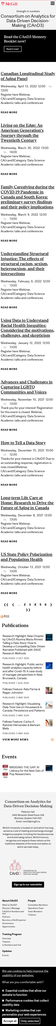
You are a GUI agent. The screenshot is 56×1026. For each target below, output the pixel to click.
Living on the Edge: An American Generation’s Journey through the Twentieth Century (22, 133)
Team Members (35, 911)
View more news (16, 739)
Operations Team (36, 908)
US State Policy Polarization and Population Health (26, 557)
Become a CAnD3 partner (14, 920)
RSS (6, 616)
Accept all (10, 1021)
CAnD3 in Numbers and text (13, 912)
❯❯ (28, 609)
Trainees (32, 915)
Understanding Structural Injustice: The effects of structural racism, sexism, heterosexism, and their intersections (25, 263)
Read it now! (12, 49)
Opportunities (8, 927)
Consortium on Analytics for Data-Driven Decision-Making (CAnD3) (28, 21)
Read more (9, 113)
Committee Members (38, 905)
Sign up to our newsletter (28, 884)
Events (5, 955)
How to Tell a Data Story (23, 442)
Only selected (30, 1021)
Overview (6, 938)
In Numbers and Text (11, 945)
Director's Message (11, 908)
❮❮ (6, 604)
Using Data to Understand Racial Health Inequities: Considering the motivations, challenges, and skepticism (28, 328)
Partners (6, 917)
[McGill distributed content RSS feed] (52, 739)
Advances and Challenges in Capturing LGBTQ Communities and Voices (27, 387)
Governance (8, 923)
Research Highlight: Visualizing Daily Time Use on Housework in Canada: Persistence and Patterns (24, 707)
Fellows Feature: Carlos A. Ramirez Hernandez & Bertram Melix (21, 725)
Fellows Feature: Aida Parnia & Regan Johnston (21, 691)
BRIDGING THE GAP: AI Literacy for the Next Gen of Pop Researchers (26, 771)
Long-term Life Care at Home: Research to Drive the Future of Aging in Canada (27, 502)
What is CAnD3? (9, 905)
